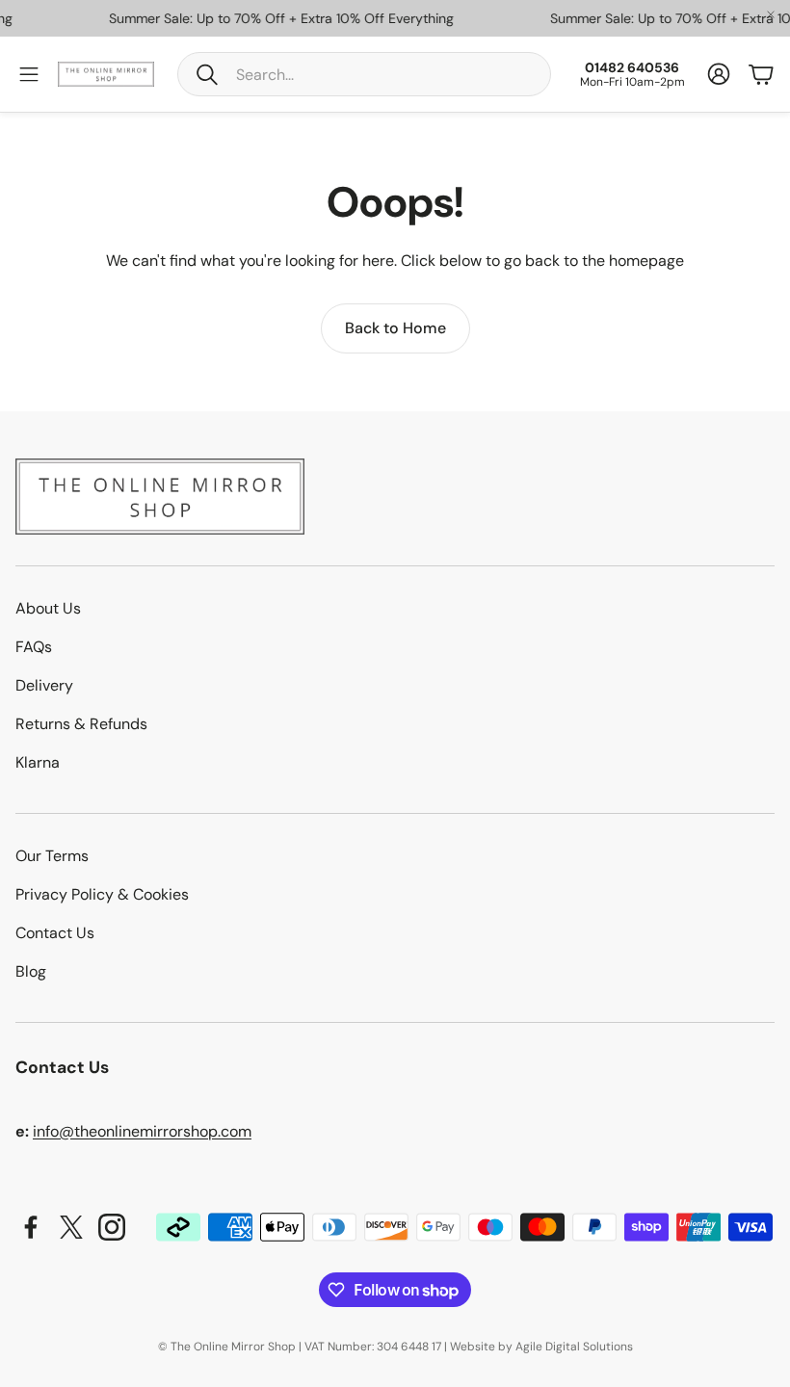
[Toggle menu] (28, 74)
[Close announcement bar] (770, 14)
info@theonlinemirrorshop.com (142, 1131)
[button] (364, 74)
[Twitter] (71, 1227)
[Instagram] (111, 1227)
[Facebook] (30, 1227)
